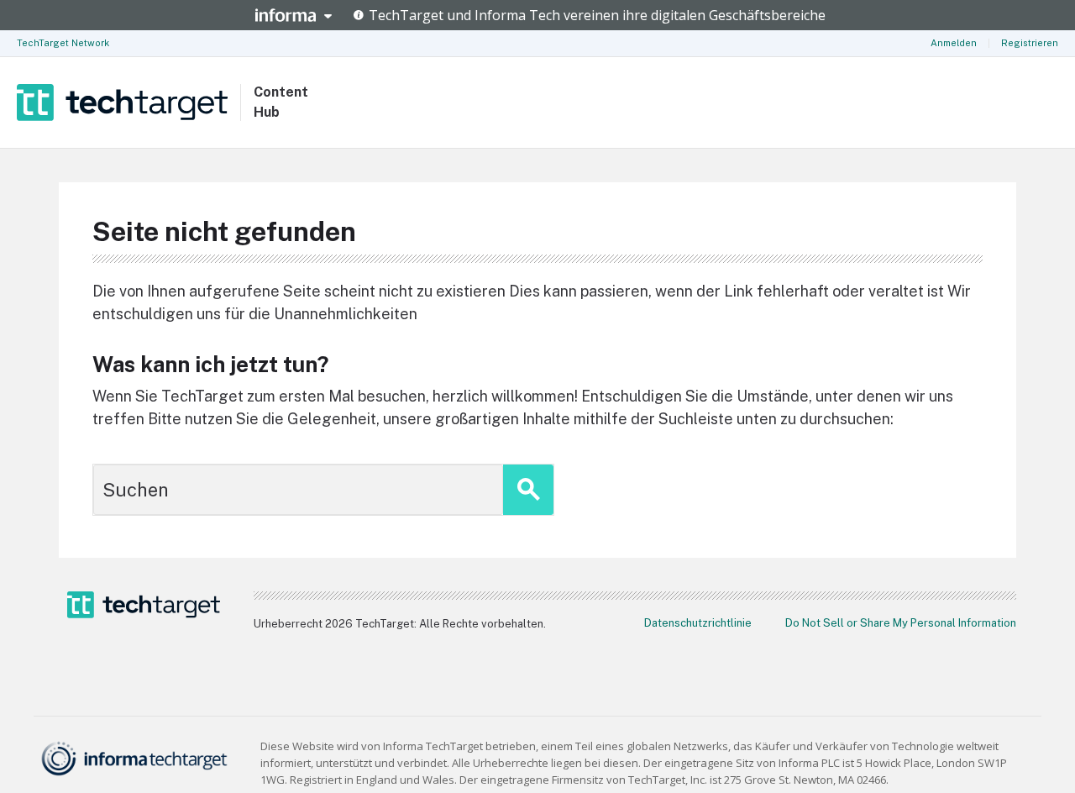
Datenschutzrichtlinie (698, 623)
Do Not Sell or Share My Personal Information (900, 623)
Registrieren (1029, 43)
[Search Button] (528, 490)
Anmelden (954, 43)
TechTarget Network (63, 43)
